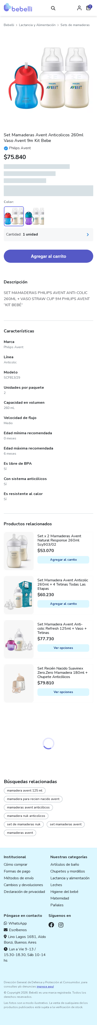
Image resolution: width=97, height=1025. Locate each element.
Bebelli (9, 25)
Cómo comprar (15, 864)
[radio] (13, 216)
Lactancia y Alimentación (37, 25)
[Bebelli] (18, 7)
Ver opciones (63, 648)
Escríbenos (18, 930)
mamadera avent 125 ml (24, 790)
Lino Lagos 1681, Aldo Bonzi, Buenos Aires (25, 939)
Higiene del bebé (64, 891)
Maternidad (59, 898)
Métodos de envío (19, 878)
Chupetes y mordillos (67, 871)
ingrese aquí (45, 986)
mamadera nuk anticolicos (26, 816)
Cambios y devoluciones (23, 885)
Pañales (57, 905)
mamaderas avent (20, 833)
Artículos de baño (64, 864)
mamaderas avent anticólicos (28, 807)
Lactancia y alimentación (69, 878)
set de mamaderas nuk (23, 824)
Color (8, 202)
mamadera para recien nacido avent (33, 799)
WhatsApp (17, 923)
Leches (56, 885)
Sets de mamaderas (75, 25)
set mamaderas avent (65, 824)
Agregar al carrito (48, 256)
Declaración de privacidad (24, 891)
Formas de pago (17, 871)
